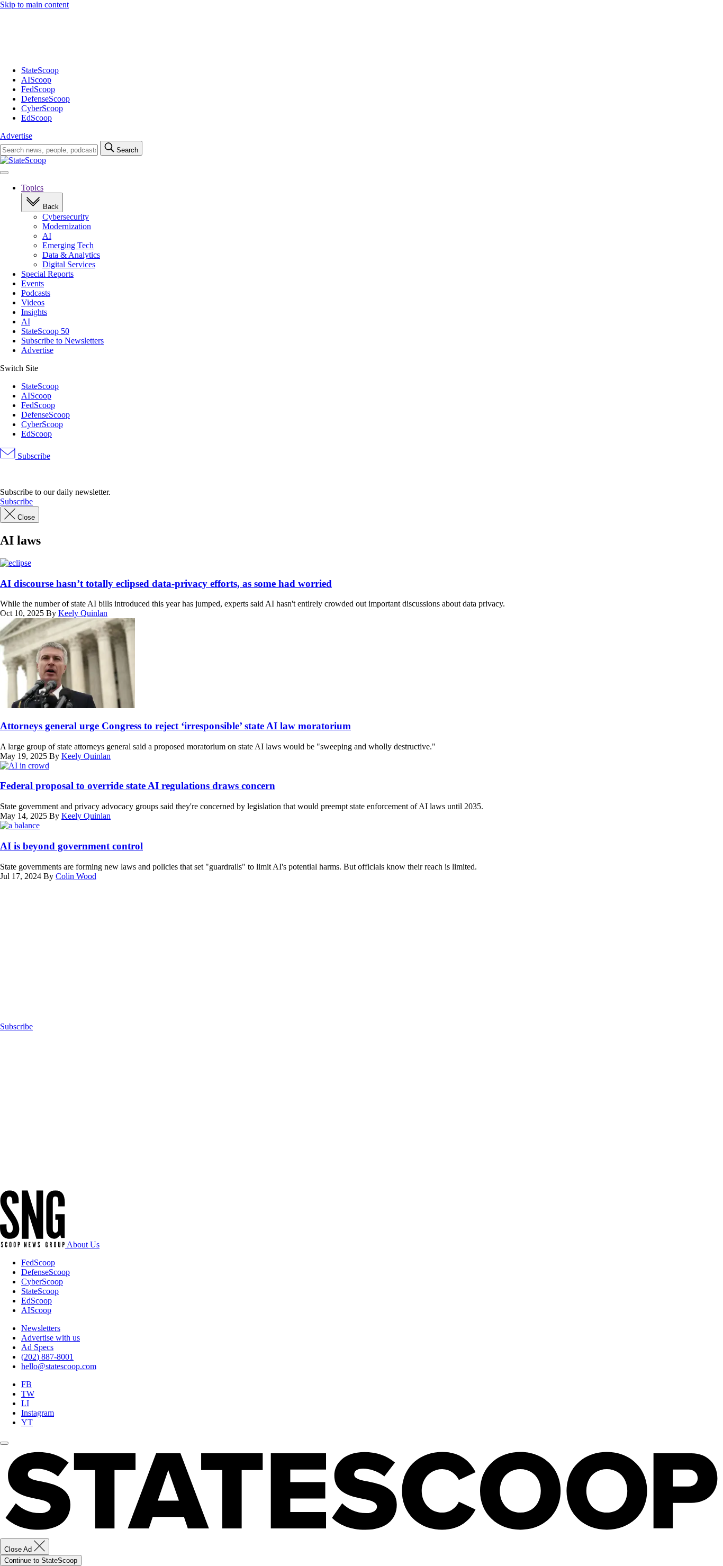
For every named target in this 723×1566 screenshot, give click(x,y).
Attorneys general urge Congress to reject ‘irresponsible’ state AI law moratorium (175, 725)
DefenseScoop (45, 98)
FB (26, 1384)
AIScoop (36, 79)
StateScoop (40, 70)
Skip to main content (34, 4)
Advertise (16, 135)
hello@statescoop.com (58, 1366)
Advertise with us (50, 1337)
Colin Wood (76, 876)
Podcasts (35, 292)
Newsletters (40, 1328)
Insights (34, 311)
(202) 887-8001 (47, 1356)
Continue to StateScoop (40, 1560)
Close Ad (19, 1549)
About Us (83, 1244)
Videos (32, 302)
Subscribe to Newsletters (62, 340)
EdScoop (36, 117)
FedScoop (38, 89)
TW (27, 1393)
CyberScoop (42, 108)
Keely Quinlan (82, 613)
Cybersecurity (65, 216)
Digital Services (68, 264)
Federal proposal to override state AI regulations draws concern (137, 785)
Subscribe (32, 455)
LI (25, 1403)
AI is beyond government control (71, 846)
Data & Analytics (71, 254)
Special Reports (47, 273)
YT (27, 1422)
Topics (32, 187)
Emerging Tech (68, 245)
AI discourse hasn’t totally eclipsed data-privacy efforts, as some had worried (166, 583)
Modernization (66, 226)
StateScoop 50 (45, 331)
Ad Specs (37, 1347)
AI (46, 235)
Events (32, 283)
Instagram (37, 1412)
